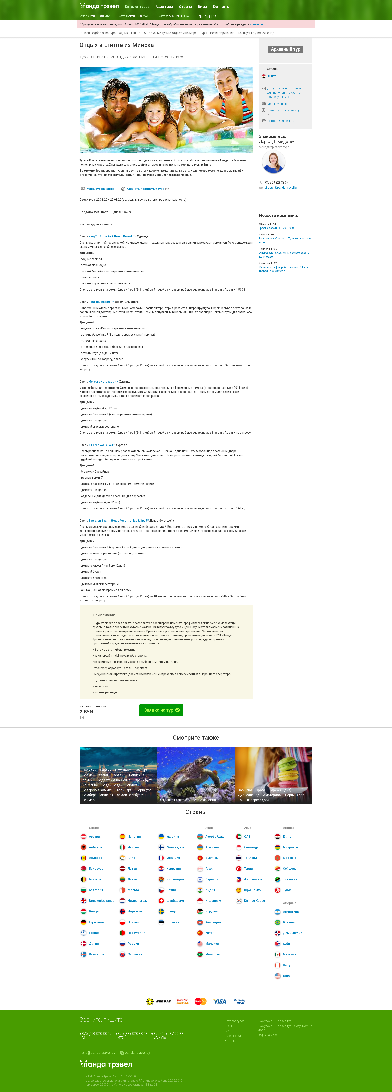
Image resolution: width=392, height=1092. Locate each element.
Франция (173, 858)
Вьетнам (211, 858)
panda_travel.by (137, 1052)
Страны (185, 6)
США (286, 976)
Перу (286, 965)
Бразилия (290, 922)
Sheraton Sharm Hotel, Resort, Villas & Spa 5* (119, 520)
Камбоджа (213, 922)
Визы (202, 6)
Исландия (96, 954)
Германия (96, 922)
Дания (94, 943)
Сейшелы (290, 868)
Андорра (95, 858)
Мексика (289, 954)
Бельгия (95, 879)
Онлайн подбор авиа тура (98, 33)
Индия (210, 890)
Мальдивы (213, 954)
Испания (134, 836)
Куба (286, 944)
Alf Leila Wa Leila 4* (102, 445)
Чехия (171, 890)
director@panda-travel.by (281, 187)
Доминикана (292, 933)
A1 (97, 1035)
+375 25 (174, 16)
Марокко (289, 858)
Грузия (210, 868)
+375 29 (133, 16)
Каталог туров (137, 6)
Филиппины (253, 879)
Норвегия (135, 911)
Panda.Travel (106, 1064)
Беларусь (96, 868)
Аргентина (291, 912)
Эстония (173, 922)
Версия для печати (280, 121)
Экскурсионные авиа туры (275, 1021)
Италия (133, 847)
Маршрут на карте (100, 189)
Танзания (290, 879)
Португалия (136, 933)
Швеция (172, 911)
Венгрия (95, 911)
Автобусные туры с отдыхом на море (170, 33)
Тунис (287, 890)
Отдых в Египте (129, 33)
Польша (133, 922)
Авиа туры (164, 6)
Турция (249, 868)
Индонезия (213, 901)
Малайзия (213, 943)
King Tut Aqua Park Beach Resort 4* (112, 236)
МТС (133, 1035)
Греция (94, 933)
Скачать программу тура (145, 189)
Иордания (212, 911)
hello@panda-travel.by (97, 1052)
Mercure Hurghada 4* (103, 381)
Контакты (221, 6)
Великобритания (102, 901)
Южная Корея (254, 901)
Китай (209, 933)
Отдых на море (267, 1035)
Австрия (95, 836)
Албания (95, 847)
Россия (133, 943)
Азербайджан (215, 836)
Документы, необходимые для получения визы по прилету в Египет (286, 92)
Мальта (133, 890)
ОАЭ (247, 836)
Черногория (176, 879)
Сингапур (251, 847)
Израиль (211, 879)
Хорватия (174, 868)
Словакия (135, 954)
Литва (132, 879)
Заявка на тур (159, 710)
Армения (212, 847)
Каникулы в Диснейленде (256, 33)
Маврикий (290, 847)
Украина (173, 836)
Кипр (131, 858)
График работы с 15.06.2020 (276, 228)
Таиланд (250, 858)
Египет (271, 76)
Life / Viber (169, 1035)
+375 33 (95, 16)
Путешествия (233, 1035)
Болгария (96, 890)
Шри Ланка (252, 890)
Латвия (133, 868)
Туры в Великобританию (217, 33)
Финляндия (175, 847)
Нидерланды (138, 901)
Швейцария (175, 901)
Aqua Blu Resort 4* (101, 302)
